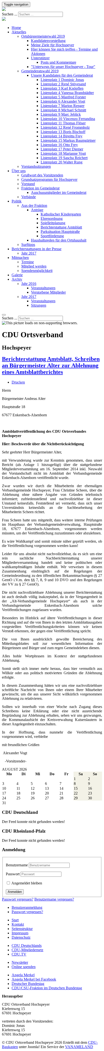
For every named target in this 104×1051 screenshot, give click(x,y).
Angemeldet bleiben (26, 883)
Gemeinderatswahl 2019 (40, 71)
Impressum (20, 933)
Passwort (13, 874)
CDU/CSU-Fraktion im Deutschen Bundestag (47, 988)
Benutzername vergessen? (54, 899)
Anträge (37, 210)
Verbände (28, 197)
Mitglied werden (33, 266)
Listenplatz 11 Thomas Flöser (63, 123)
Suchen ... (9, 14)
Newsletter (20, 962)
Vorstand (28, 184)
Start (15, 920)
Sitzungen (38, 305)
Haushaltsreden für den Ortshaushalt (58, 240)
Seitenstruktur (22, 929)
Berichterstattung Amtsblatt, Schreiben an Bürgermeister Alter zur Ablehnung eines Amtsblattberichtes (51, 365)
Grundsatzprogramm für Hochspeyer (49, 179)
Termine (27, 262)
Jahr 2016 (28, 284)
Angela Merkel (23, 975)
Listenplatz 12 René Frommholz (65, 127)
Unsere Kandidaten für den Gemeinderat (62, 75)
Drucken (18, 382)
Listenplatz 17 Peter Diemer (62, 149)
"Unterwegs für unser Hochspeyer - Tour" (63, 67)
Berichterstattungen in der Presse (36, 249)
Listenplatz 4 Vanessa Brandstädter (67, 93)
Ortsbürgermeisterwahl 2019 (43, 36)
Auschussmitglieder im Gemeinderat (58, 192)
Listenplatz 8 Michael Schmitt (63, 110)
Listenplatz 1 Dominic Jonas (62, 80)
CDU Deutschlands (27, 945)
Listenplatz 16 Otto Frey (59, 145)
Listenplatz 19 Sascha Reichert (64, 158)
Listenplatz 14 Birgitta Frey (61, 136)
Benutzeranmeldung (27, 907)
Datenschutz (21, 937)
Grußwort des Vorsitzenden (42, 175)
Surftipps (28, 245)
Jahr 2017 (28, 253)
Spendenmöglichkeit (36, 271)
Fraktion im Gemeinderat (40, 188)
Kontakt (18, 924)
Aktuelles (19, 32)
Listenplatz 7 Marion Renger (62, 106)
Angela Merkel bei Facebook (34, 979)
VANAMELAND (79, 1047)
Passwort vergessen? (17, 899)
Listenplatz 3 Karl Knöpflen (62, 88)
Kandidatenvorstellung (48, 41)
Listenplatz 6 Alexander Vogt (63, 101)
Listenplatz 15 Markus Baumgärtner (68, 140)
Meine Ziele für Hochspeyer (52, 45)
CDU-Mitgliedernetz (27, 950)
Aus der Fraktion (34, 205)
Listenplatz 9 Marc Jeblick (61, 114)
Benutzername (17, 865)
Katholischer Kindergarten (61, 214)
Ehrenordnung (52, 218)
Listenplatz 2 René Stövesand (63, 84)
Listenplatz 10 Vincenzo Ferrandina (68, 119)
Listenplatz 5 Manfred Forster (63, 97)
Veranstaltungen (43, 288)
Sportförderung (52, 236)
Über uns (19, 171)
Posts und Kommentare (58, 62)
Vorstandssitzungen (36, 166)
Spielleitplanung (53, 223)
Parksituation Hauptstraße (60, 231)
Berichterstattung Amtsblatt (61, 227)
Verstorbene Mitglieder (48, 292)
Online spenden (24, 967)
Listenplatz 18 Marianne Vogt (63, 153)
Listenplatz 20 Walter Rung (61, 162)
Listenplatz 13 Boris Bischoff (63, 132)
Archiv (17, 279)
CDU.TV (19, 954)
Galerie (17, 275)
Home (16, 28)
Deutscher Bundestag (28, 984)
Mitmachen (20, 258)
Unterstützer (40, 58)
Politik (17, 201)
